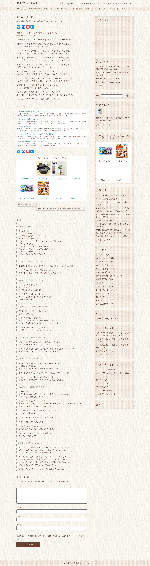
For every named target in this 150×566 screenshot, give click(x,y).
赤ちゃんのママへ (62, 9)
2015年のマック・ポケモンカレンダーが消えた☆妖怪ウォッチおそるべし (60, 208)
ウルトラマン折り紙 (104, 221)
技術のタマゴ (101, 380)
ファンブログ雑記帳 (104, 390)
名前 (18, 508)
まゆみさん (22, 307)
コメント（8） (58, 21)
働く (105, 9)
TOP (17, 9)
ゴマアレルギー (48, 9)
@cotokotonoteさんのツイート (108, 319)
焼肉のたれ (59, 198)
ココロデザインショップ (105, 394)
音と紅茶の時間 (102, 383)
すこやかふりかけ (27, 198)
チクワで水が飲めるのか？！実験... (32, 141)
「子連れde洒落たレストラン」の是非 (111, 339)
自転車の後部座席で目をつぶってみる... (33, 112)
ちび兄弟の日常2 (34, 9)
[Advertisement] (113, 38)
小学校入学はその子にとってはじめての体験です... (37, 134)
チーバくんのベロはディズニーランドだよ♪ (113, 195)
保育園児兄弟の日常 (104, 279)
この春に (99, 86)
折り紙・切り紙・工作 (93, 9)
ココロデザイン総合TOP (106, 369)
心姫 (19, 226)
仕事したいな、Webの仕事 (28, 204)
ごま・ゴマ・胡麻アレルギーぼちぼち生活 (112, 373)
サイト (18, 525)
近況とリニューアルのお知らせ (108, 82)
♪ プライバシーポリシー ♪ (106, 125)
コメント (19, 487)
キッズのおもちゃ (103, 269)
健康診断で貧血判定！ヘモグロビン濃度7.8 (113, 236)
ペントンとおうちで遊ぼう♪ (107, 199)
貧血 (123, 9)
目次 (24, 9)
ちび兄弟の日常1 (102, 262)
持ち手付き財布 (27, 178)
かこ (19, 261)
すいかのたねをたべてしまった (30, 119)
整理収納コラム (102, 387)
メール (19, 516)
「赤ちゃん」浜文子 (104, 240)
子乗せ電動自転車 (77, 9)
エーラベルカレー (43, 198)
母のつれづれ (114, 9)
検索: (98, 95)
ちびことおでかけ (103, 258)
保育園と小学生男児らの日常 (107, 276)
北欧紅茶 (76, 178)
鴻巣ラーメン (76, 198)
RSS (100, 405)
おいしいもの (101, 255)
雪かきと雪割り (24, 126)
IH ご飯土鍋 (43, 178)
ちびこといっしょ (29, 2)
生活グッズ (100, 297)
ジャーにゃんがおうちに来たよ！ (109, 79)
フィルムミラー (60, 178)
